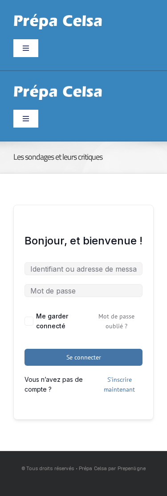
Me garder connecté (52, 321)
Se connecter (83, 357)
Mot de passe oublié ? (116, 321)
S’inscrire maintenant (119, 384)
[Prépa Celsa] (57, 16)
